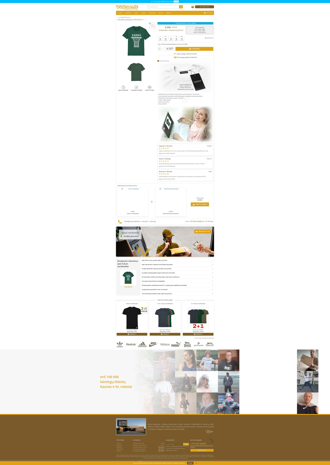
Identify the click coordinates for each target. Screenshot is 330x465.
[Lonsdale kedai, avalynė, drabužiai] (187, 348)
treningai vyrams (124, 455)
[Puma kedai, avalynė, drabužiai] (176, 348)
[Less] (159, 49)
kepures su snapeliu (175, 455)
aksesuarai (152, 13)
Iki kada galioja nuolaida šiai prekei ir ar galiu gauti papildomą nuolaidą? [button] (164, 285)
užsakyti (186, 444)
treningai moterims (164, 455)
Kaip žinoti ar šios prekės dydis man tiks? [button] (154, 260)
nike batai (203, 455)
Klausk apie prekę (164, 61)
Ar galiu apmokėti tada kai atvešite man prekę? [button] (156, 268)
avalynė (143, 13)
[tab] (177, 260)
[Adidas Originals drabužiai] (120, 348)
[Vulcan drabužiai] (165, 348)
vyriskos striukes (133, 455)
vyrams (120, 13)
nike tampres (184, 458)
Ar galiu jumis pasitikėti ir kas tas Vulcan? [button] (155, 289)
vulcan (136, 13)
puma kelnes (196, 456)
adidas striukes (167, 458)
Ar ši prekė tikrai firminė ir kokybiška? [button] (153, 281)
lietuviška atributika (195, 455)
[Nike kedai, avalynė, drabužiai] (154, 348)
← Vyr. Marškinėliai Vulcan (124, 17)
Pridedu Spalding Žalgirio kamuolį (171, 44)
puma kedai (164, 456)
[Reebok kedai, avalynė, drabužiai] (131, 348)
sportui (161, 13)
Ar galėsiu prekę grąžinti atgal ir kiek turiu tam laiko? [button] (158, 273)
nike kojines (211, 456)
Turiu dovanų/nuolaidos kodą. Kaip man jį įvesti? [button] (157, 293)
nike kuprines (204, 456)
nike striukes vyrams (173, 456)
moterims (128, 13)
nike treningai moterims (149, 458)
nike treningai (126, 456)
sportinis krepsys (185, 455)
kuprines (147, 455)
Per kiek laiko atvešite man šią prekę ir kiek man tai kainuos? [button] (161, 277)
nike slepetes (159, 458)
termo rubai (141, 455)
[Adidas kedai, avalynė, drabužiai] (142, 348)
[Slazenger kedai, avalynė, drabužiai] (210, 348)
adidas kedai (157, 456)
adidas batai (210, 455)
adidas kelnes (189, 456)
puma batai (119, 456)
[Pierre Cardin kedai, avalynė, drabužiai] (199, 348)
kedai (117, 455)
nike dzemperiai (176, 458)
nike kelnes (182, 456)
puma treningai (143, 456)
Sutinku (190, 463)
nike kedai (150, 456)
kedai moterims (154, 455)
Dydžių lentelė (209, 38)
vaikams (168, 13)
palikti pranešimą (201, 450)
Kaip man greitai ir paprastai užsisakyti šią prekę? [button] (157, 264)
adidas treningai (134, 456)
